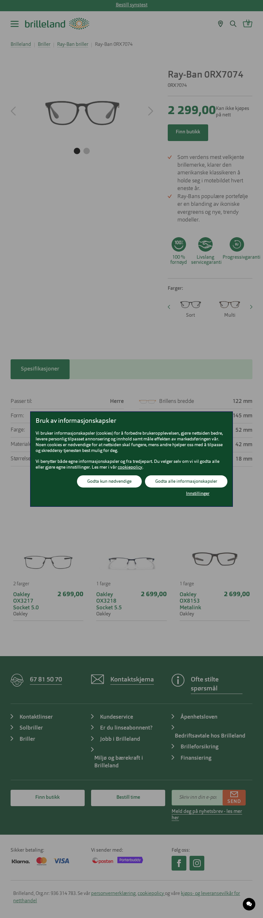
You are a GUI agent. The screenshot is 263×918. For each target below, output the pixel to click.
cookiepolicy (130, 467)
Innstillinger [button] (197, 493)
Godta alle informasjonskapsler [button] (186, 481)
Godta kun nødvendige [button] (109, 481)
